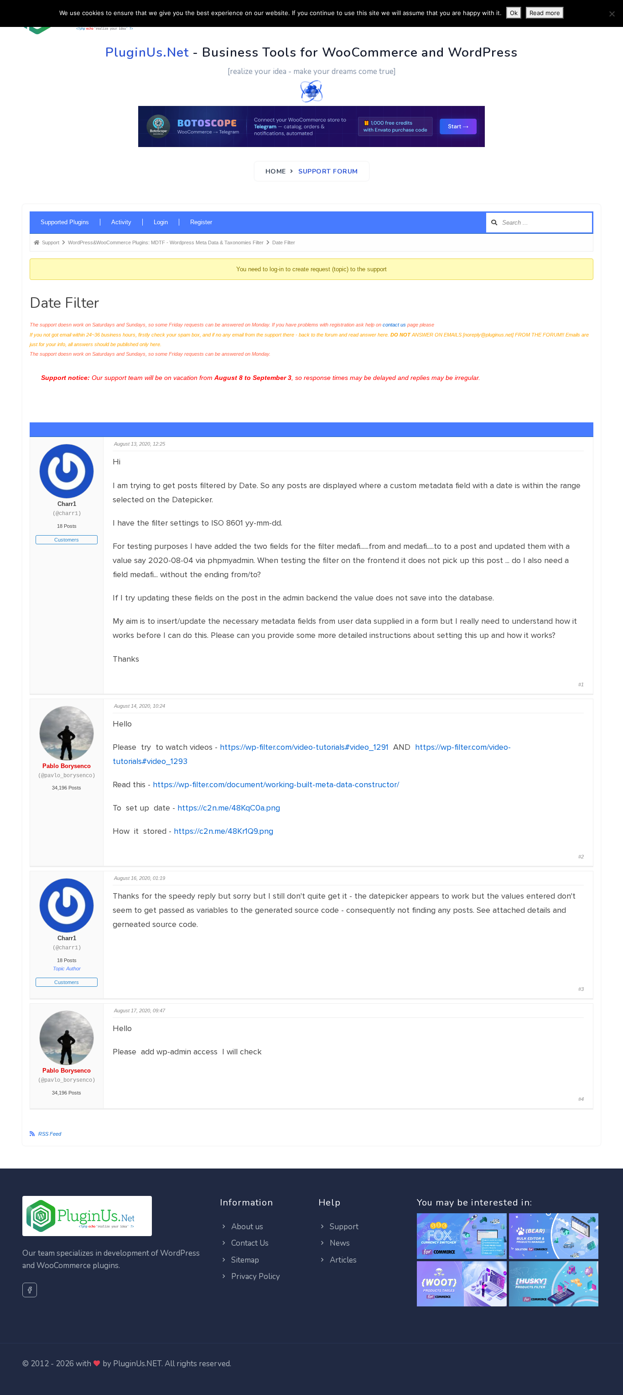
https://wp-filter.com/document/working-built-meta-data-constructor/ (276, 784)
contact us (394, 324)
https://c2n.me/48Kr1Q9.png (223, 831)
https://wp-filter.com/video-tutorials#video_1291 (305, 747)
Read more (545, 12)
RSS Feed (49, 1134)
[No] (611, 13)
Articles (342, 1260)
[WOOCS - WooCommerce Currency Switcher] (461, 1236)
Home (275, 171)
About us (246, 1226)
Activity (121, 222)
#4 (581, 1099)
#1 (581, 684)
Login (161, 222)
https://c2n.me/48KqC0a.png (228, 808)
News (339, 1243)
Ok (514, 12)
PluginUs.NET (137, 1363)
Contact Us (249, 1243)
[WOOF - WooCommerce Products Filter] (553, 1284)
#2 (581, 856)
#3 (581, 989)
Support (343, 1226)
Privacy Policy (254, 1276)
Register (201, 222)
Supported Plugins (65, 222)
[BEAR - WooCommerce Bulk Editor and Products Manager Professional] (553, 1236)
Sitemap (244, 1260)
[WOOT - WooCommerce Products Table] (461, 1284)
